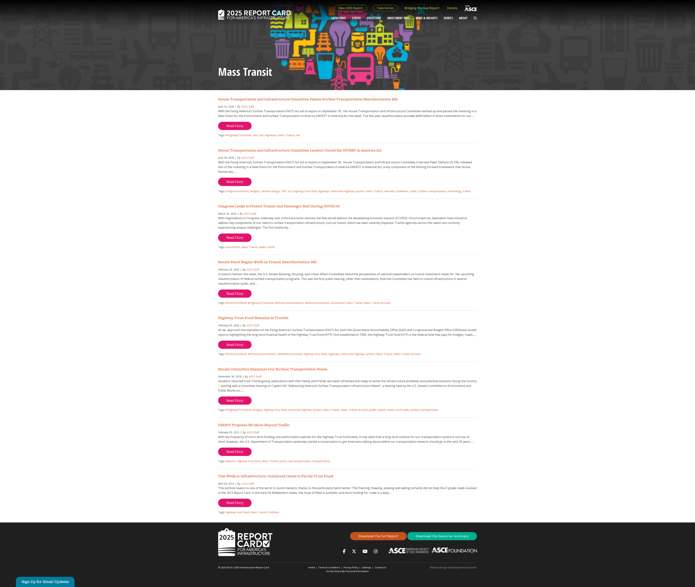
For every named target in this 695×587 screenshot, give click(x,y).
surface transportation (432, 191)
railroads (389, 191)
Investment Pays (398, 18)
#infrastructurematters (289, 303)
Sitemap (366, 567)
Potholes (273, 512)
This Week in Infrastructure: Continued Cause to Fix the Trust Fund (275, 476)
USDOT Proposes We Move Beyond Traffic (254, 425)
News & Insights (427, 18)
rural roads (402, 410)
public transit (267, 247)
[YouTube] (365, 551)
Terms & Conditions (329, 567)
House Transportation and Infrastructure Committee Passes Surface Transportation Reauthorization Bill (308, 99)
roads (413, 191)
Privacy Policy (351, 567)
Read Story (234, 126)
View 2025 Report (350, 8)
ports (283, 461)
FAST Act (258, 135)
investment (233, 247)
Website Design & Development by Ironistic (453, 567)
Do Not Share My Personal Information (347, 571)
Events (448, 18)
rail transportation (299, 461)
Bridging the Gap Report (422, 8)
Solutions (374, 18)
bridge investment (237, 191)
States (356, 18)
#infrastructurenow (317, 303)
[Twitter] (354, 551)
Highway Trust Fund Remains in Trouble (253, 318)
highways (271, 135)
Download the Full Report (378, 536)
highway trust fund (305, 191)
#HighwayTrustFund (238, 135)
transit (467, 191)
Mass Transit (286, 135)
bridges (255, 191)
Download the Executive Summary (442, 536)
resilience (402, 191)
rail (298, 135)
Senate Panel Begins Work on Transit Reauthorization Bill (267, 262)
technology (454, 191)
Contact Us (380, 567)
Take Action (385, 8)
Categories (338, 18)
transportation (321, 461)
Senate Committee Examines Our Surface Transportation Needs (272, 369)
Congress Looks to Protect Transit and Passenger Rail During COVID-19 (279, 206)
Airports (231, 461)
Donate (452, 8)
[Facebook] (344, 551)
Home (311, 567)
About (463, 18)
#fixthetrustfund (236, 303)
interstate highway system (348, 191)
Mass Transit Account (377, 303)
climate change (270, 191)
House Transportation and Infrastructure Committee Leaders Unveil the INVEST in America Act (300, 150)
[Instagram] (375, 551)
